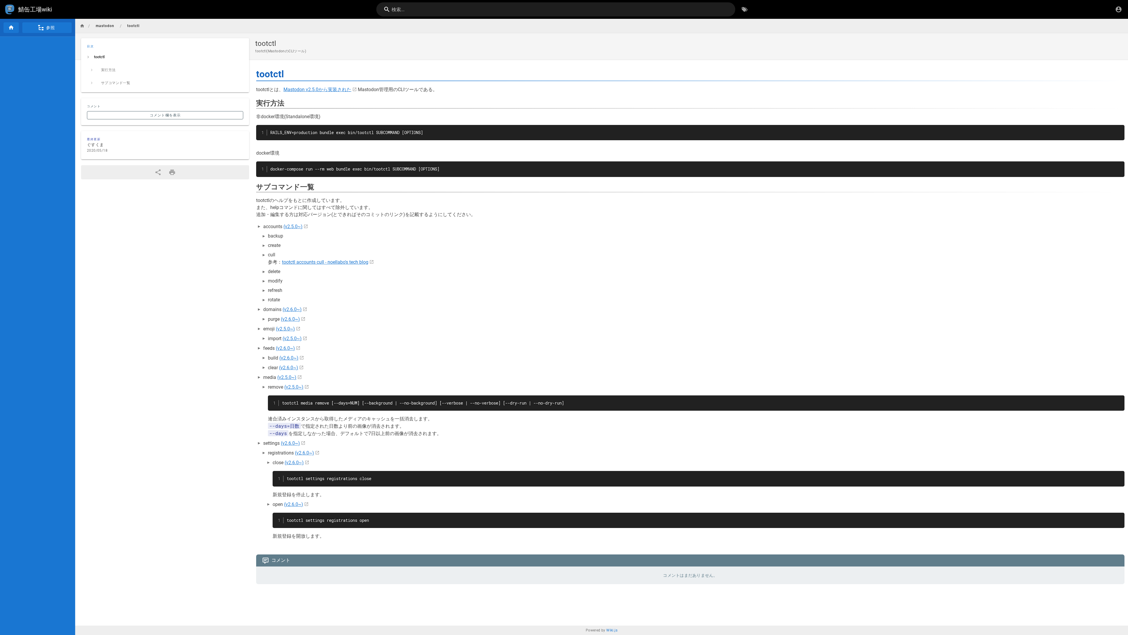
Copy (1117, 130)
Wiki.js (611, 630)
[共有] (158, 172)
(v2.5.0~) (293, 226)
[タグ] (745, 9)
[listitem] (165, 57)
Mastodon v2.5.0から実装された (317, 89)
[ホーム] (11, 27)
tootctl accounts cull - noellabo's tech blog (325, 262)
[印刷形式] (172, 172)
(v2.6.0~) (292, 309)
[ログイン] (1119, 9)
